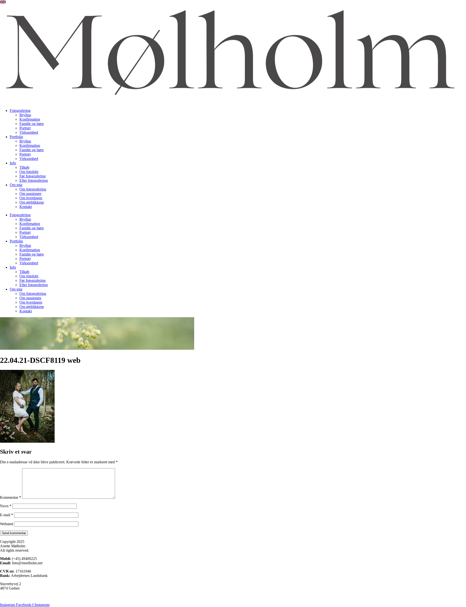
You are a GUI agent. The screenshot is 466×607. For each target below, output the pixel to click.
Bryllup (25, 115)
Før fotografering (32, 176)
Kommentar (10, 497)
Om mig (16, 185)
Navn (5, 506)
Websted (6, 524)
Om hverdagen (30, 198)
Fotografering (20, 110)
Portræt (25, 128)
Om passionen (30, 193)
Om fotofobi (28, 172)
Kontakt (25, 207)
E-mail (6, 515)
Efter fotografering (33, 180)
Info (13, 163)
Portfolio (16, 137)
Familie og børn (31, 124)
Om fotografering (32, 189)
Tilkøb (24, 167)
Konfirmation (29, 119)
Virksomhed (28, 132)
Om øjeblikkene (31, 202)
